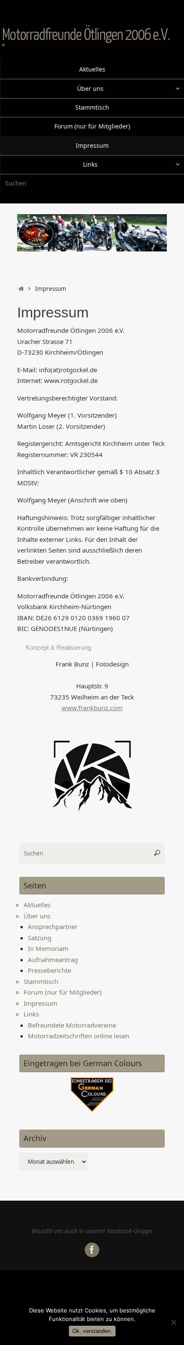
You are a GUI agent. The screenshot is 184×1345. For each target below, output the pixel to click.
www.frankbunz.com (92, 707)
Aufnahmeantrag (53, 959)
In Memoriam (48, 948)
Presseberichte (49, 970)
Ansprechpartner (52, 926)
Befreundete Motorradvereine (72, 1025)
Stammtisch (41, 981)
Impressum (40, 1003)
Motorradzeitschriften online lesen (78, 1035)
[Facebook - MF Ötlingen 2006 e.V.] (92, 1250)
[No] (173, 1322)
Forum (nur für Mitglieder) (63, 992)
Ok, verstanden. (92, 1331)
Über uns (37, 916)
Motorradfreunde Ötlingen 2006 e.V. (86, 34)
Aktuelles (37, 904)
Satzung (39, 937)
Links (31, 1014)
